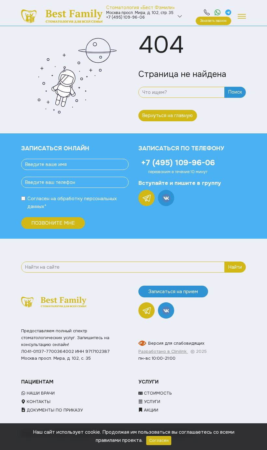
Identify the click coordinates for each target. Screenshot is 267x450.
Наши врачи (40, 393)
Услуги (151, 401)
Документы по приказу (54, 410)
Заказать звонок (213, 21)
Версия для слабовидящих (176, 343)
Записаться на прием (173, 291)
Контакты (37, 401)
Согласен (38, 198)
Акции (150, 410)
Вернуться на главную (167, 115)
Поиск (235, 92)
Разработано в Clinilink (163, 351)
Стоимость (157, 393)
